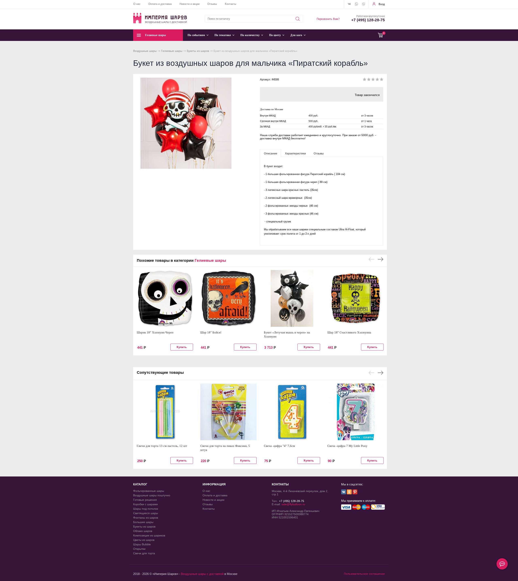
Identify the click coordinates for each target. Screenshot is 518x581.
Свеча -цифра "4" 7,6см (279, 445)
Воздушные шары (145, 50)
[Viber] (363, 4)
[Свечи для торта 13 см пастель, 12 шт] (165, 411)
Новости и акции (189, 3)
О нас (136, 3)
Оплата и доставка (160, 3)
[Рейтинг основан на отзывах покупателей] (373, 80)
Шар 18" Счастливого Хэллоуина (349, 332)
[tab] (270, 153)
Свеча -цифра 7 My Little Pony (347, 445)
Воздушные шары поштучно (151, 495)
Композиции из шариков (149, 535)
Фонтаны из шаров (145, 517)
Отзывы (212, 3)
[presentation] (270, 153)
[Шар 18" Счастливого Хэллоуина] (355, 298)
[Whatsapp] (356, 4)
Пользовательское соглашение (364, 573)
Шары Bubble (142, 544)
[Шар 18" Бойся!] (228, 298)
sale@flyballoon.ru (293, 504)
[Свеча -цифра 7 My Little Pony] (355, 411)
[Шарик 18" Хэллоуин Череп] (165, 298)
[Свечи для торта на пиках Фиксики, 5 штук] (228, 411)
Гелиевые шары (171, 50)
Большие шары (143, 522)
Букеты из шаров (198, 50)
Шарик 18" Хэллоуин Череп (155, 332)
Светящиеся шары (145, 513)
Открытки (139, 548)
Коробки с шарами (145, 504)
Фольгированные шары (148, 490)
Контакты (230, 3)
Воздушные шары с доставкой (202, 574)
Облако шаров (142, 531)
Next (380, 259)
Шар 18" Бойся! (210, 332)
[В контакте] (349, 4)
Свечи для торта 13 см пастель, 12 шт (162, 445)
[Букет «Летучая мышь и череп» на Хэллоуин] (292, 298)
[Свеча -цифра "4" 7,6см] (292, 411)
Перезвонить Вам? (328, 18)
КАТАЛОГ (140, 484)
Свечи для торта (144, 553)
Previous (371, 259)
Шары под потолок (145, 508)
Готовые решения (145, 499)
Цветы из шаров (143, 539)
